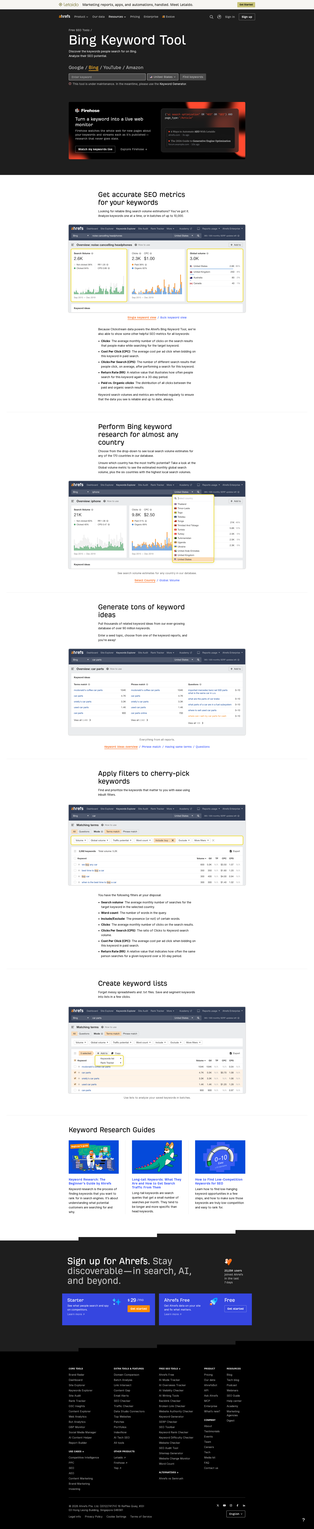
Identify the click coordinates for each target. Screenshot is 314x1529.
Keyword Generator (173, 84)
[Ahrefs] (66, 16)
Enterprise (151, 16)
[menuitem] (83, 18)
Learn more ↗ (76, 1314)
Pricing (135, 16)
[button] (211, 16)
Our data (98, 16)
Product (79, 16)
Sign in (230, 16)
